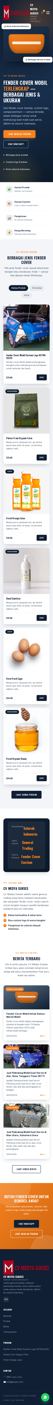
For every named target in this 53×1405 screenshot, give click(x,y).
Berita (6, 1326)
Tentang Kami (10, 1332)
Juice (26, 295)
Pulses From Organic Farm (16, 1354)
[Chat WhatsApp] (45, 1397)
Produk (6, 1321)
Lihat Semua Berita (26, 1169)
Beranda (7, 1316)
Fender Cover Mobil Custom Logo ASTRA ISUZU (26, 1349)
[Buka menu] (48, 12)
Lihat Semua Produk (26, 794)
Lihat (41, 377)
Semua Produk (18, 288)
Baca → (43, 1036)
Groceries (37, 288)
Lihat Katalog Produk (19, 133)
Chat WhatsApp (16, 144)
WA (6, 1299)
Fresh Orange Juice (12, 1360)
